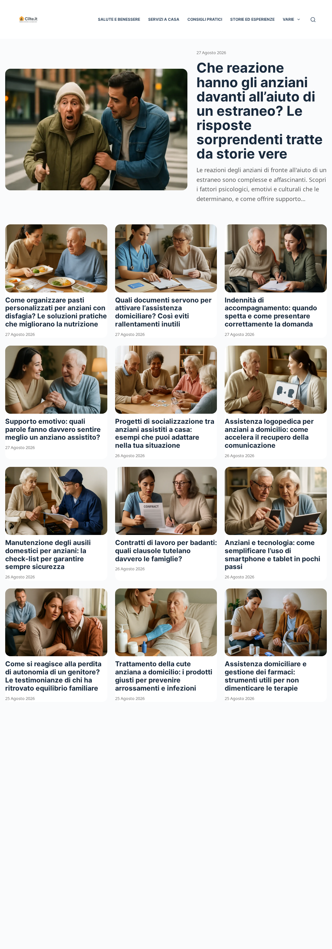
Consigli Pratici (204, 19)
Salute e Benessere (119, 19)
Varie (288, 19)
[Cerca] (313, 19)
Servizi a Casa (163, 19)
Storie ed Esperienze (252, 19)
